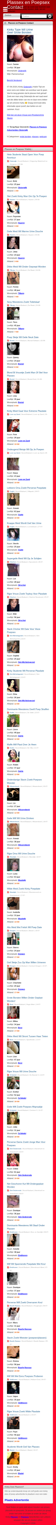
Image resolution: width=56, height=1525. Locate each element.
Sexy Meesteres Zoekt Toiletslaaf (23, 302)
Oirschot (13, 562)
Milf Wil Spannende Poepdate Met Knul (26, 1264)
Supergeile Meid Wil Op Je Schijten (24, 558)
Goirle (12, 712)
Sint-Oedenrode (15, 1149)
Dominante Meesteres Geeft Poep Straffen (28, 709)
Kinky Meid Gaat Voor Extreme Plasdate (26, 411)
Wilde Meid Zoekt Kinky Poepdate (23, 888)
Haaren (12, 199)
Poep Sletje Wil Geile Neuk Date (23, 337)
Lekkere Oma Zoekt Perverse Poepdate (26, 488)
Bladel (12, 1450)
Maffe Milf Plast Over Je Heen (21, 744)
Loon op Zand (15, 414)
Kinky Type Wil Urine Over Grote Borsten (20, 31)
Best (11, 1004)
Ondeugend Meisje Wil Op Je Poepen (25, 449)
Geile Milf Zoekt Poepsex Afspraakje (24, 1106)
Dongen (13, 930)
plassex (35, 136)
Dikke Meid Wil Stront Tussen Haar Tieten (27, 1036)
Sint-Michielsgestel (16, 636)
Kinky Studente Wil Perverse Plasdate (25, 670)
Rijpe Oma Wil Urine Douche (21, 853)
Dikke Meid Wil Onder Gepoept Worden (26, 266)
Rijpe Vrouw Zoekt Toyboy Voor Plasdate (27, 593)
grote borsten (25, 136)
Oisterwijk (22, 71)
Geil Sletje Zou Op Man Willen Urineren (26, 962)
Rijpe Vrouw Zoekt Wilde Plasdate (23, 1411)
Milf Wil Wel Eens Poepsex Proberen (25, 1376)
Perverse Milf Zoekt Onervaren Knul (24, 1302)
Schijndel (13, 1075)
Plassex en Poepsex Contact (21, 23)
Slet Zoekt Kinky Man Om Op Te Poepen (27, 196)
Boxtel (12, 340)
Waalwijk (13, 857)
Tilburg (12, 270)
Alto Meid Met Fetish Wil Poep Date (24, 927)
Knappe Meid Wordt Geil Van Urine (24, 523)
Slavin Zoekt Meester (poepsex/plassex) (27, 1337)
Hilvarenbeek (14, 786)
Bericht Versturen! (14, 80)
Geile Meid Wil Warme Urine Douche (25, 231)
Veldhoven (13, 1379)
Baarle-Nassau (15, 1306)
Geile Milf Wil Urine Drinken (20, 818)
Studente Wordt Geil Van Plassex (23, 1446)
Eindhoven (14, 1232)
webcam (43, 136)
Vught (12, 491)
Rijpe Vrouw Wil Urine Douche (21, 1071)
